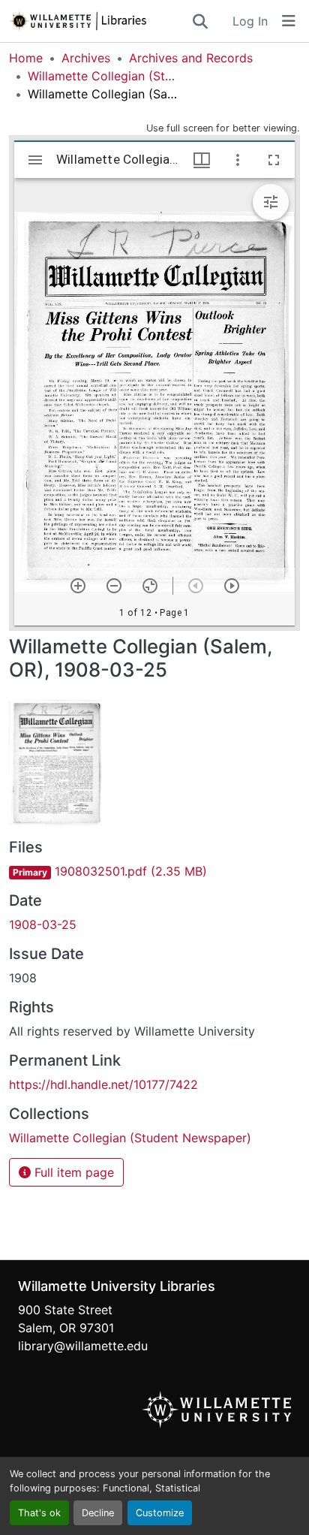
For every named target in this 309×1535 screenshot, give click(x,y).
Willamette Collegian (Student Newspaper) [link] (103, 75)
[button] (99, 21)
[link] (154, 871)
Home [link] (26, 57)
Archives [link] (86, 57)
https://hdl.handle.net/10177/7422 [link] (103, 1084)
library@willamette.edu (83, 1345)
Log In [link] (250, 21)
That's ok (39, 1512)
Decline (98, 1512)
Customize (160, 1512)
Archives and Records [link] (191, 57)
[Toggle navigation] (289, 21)
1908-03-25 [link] (42, 924)
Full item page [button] (72, 1172)
